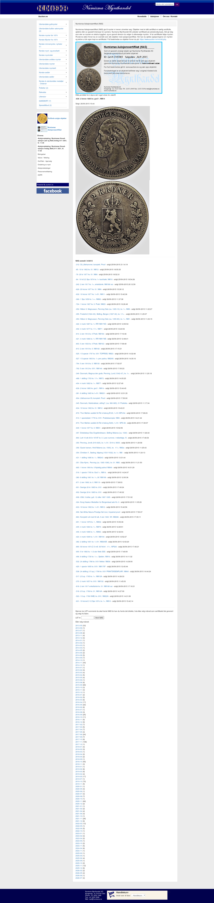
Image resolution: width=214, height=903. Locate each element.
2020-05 (79, 789)
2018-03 (79, 751)
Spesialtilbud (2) (45, 105)
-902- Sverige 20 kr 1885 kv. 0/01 (89, 492)
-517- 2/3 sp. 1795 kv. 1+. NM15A (89, 576)
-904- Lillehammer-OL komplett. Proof (90, 398)
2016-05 (79, 704)
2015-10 (79, 687)
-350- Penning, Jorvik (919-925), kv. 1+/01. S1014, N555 (98, 442)
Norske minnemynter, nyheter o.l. (50, 45)
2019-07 (79, 779)
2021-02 (79, 808)
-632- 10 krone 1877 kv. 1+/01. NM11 (90, 294)
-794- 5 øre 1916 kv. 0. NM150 (88, 363)
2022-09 (79, 828)
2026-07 (79, 878)
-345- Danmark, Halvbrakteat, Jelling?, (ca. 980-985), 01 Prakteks (101, 403)
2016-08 (79, 712)
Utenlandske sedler (46, 76)
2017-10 (79, 739)
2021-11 (79, 818)
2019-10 (79, 781)
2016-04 (79, 702)
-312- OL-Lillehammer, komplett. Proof (90, 264)
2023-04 (79, 838)
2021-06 (79, 813)
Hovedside (142, 16)
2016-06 (79, 707)
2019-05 (79, 776)
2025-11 (79, 865)
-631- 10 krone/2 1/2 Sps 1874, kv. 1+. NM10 (93, 601)
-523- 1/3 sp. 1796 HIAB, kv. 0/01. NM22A (92, 596)
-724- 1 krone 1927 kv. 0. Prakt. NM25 (91, 304)
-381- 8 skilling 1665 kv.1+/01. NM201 (90, 393)
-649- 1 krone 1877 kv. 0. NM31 (88, 428)
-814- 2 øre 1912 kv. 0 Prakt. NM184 (90, 334)
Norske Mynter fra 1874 (48, 39)
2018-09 (79, 759)
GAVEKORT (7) (45, 101)
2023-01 (79, 833)
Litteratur (42, 96)
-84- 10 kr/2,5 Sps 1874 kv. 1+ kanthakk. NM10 (94, 279)
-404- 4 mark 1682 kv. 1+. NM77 (88, 383)
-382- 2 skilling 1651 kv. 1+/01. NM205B (91, 541)
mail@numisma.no (95, 899)
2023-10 (79, 843)
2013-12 (79, 638)
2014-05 (79, 650)
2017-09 (79, 737)
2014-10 (79, 660)
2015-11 (79, 690)
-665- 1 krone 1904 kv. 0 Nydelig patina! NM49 (94, 467)
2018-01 (79, 746)
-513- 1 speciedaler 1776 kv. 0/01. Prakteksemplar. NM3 (98, 418)
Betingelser (42, 154)
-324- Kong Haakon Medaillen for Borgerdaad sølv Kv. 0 (97, 502)
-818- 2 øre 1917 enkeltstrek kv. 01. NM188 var (94, 586)
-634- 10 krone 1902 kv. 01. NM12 (89, 408)
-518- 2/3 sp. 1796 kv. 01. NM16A (89, 591)
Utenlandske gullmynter (48, 24)
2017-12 (79, 744)
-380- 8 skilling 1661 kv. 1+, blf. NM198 (91, 477)
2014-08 (79, 655)
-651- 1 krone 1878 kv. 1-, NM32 (88, 522)
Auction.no (43, 16)
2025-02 (79, 853)
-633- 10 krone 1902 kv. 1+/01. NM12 (90, 507)
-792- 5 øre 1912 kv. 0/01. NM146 (89, 368)
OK (177, 4)
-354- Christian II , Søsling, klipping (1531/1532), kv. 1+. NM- (99, 452)
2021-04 (79, 811)
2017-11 (79, 742)
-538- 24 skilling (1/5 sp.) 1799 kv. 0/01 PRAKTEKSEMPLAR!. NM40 (102, 571)
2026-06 (79, 875)
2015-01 (79, 667)
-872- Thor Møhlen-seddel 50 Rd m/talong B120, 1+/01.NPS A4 (100, 413)
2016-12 (79, 722)
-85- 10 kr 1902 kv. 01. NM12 (87, 269)
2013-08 (79, 633)
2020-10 (79, 798)
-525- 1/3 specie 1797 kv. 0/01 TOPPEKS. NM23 (94, 353)
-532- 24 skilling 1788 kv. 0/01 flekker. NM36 (93, 561)
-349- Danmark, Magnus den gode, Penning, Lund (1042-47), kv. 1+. (102, 373)
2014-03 (79, 645)
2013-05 (79, 625)
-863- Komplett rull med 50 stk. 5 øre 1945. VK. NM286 (97, 517)
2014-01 (79, 640)
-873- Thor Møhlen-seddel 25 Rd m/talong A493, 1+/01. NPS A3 (101, 423)
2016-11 (79, 719)
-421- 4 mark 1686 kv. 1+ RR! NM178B (91, 338)
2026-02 (79, 870)
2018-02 (79, 749)
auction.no (49, 185)
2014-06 (79, 652)
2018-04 (79, 754)
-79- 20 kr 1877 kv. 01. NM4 (86, 274)
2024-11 (79, 850)
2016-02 (79, 697)
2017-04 (79, 729)
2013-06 (79, 628)
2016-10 (79, 717)
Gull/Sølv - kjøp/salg (45, 161)
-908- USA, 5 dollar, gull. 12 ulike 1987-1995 (93, 497)
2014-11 (79, 662)
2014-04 (79, 647)
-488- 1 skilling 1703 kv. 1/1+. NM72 (90, 378)
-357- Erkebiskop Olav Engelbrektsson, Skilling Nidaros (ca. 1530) (101, 433)
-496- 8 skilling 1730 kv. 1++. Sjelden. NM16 (93, 556)
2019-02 (79, 769)
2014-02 (79, 643)
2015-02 (79, 670)
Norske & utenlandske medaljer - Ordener (51, 82)
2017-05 (79, 732)
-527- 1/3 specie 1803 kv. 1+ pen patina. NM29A (94, 358)
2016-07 (79, 709)
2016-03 (79, 699)
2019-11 (79, 784)
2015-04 (79, 675)
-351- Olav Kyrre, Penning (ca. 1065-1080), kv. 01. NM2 (98, 462)
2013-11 (79, 635)
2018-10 (79, 761)
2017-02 (79, 724)
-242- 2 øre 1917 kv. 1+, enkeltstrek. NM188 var (94, 284)
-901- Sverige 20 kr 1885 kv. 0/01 (89, 487)
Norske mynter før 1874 (48, 35)
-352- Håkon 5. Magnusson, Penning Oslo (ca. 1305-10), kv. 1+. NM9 (103, 309)
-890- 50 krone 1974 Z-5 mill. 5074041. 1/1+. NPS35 (96, 546)
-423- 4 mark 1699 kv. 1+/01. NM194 (90, 536)
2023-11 (79, 845)
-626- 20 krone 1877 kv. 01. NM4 (88, 289)
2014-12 (79, 665)
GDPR (40, 175)
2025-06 (79, 858)
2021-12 (79, 821)
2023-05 (79, 841)
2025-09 (79, 860)
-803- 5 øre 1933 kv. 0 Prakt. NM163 (90, 343)
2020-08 (79, 796)
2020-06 (79, 791)
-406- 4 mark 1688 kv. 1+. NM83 (88, 532)
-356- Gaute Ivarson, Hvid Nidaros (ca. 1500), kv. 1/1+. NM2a (100, 447)
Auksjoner (154, 16)
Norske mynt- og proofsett (49, 50)
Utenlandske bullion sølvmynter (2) (51, 29)
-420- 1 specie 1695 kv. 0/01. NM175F (91, 566)
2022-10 (79, 831)
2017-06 (79, 734)
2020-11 (79, 801)
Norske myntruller (46, 55)
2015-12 (79, 692)
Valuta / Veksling (43, 158)
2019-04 (79, 774)
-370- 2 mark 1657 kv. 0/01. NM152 (89, 581)
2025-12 (79, 868)
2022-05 (79, 826)
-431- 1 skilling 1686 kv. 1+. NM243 (89, 457)
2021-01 (79, 806)
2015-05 (79, 677)
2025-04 (79, 855)
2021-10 (79, 816)
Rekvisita (42, 92)
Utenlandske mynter (47, 63)
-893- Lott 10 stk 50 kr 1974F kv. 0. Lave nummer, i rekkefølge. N (101, 437)
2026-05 (79, 873)
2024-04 (79, 848)
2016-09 (79, 714)
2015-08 (79, 682)
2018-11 (79, 764)
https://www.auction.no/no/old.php (153, 39)
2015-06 (79, 680)
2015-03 (79, 672)
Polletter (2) (43, 88)
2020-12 (79, 803)
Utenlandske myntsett (47, 68)
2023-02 (79, 836)
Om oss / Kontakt (170, 16)
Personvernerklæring (45, 171)
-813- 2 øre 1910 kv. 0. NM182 (88, 348)
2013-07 (79, 630)
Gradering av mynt (44, 164)
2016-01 (79, 694)
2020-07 (79, 793)
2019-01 (79, 766)
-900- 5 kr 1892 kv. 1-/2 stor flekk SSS (90, 551)
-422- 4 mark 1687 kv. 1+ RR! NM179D (91, 324)
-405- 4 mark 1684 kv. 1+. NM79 (88, 527)
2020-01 (79, 786)
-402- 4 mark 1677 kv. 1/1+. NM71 (89, 329)
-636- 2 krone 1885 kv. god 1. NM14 (90, 388)
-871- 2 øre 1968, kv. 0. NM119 (88, 482)
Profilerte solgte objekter (57, 118)
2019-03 (79, 771)
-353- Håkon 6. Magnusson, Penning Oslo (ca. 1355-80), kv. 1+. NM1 (103, 319)
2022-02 (79, 823)
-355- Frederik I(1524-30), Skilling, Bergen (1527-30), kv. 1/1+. (100, 314)
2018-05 (79, 756)
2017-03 (79, 727)
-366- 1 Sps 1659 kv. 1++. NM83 (88, 299)
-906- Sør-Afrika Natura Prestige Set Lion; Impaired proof (98, 512)
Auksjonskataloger (44, 168)
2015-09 (79, 685)
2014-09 (79, 657)
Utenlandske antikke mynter (50, 59)
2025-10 (79, 863)
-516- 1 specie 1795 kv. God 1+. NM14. (91, 472)
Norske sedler (44, 72)
